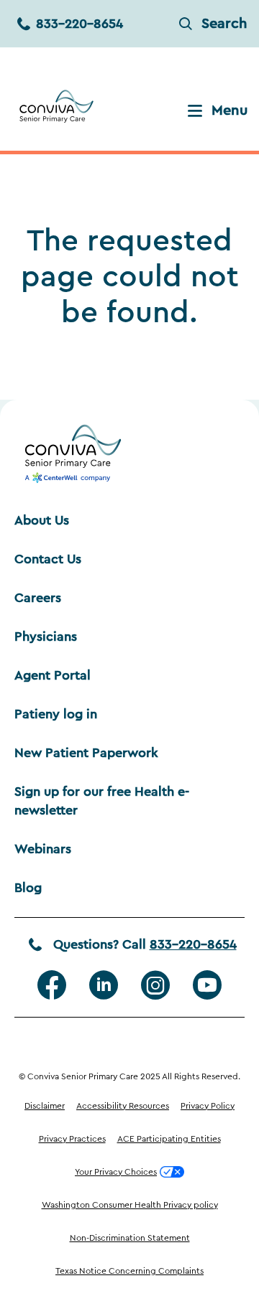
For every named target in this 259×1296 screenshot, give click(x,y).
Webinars (42, 848)
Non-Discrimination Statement (130, 1238)
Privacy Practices (72, 1139)
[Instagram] (155, 985)
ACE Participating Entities (169, 1139)
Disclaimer (44, 1106)
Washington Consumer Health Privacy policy (130, 1205)
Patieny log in (55, 714)
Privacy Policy (208, 1106)
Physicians (45, 636)
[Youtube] (207, 985)
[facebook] (51, 985)
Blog (28, 887)
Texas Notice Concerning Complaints (129, 1271)
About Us (41, 520)
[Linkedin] (103, 985)
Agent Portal (52, 675)
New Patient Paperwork (86, 752)
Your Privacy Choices (116, 1172)
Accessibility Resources (122, 1106)
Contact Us (47, 559)
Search (224, 24)
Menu (229, 110)
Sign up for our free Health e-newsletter (101, 801)
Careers (37, 597)
